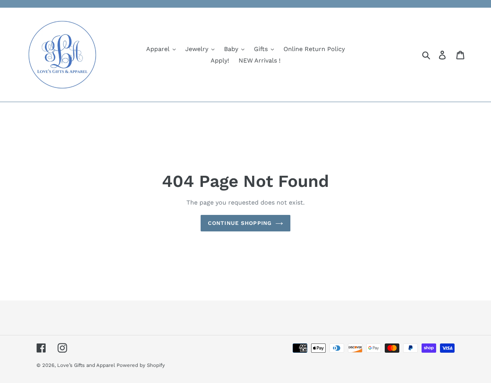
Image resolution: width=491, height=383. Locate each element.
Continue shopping (240, 223)
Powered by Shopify (141, 365)
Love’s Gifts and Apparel (87, 365)
